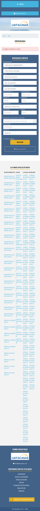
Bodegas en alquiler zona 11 (32, 209)
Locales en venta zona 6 (25, 268)
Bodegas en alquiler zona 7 (32, 190)
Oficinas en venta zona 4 (25, 393)
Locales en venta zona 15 (25, 301)
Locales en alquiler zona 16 (26, 255)
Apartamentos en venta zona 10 (9, 282)
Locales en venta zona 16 (25, 308)
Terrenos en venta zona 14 (32, 360)
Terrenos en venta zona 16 (32, 373)
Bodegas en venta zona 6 (32, 268)
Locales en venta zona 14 (25, 295)
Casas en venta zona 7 (19, 282)
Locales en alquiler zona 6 (26, 196)
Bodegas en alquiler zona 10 (32, 203)
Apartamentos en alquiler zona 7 (9, 203)
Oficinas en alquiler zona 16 (26, 380)
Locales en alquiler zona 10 (26, 216)
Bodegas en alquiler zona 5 (32, 183)
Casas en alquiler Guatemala (19, 177)
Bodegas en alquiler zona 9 (32, 196)
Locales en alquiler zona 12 (26, 223)
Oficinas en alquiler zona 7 (26, 334)
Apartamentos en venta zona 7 (9, 275)
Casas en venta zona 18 (19, 341)
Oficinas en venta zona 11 (25, 413)
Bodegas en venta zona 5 (32, 262)
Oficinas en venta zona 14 (25, 426)
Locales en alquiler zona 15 (26, 249)
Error (9, 36)
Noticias (21, 482)
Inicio (4, 36)
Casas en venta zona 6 (19, 275)
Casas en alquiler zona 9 (18, 196)
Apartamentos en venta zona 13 (9, 295)
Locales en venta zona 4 (25, 262)
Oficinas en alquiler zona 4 (26, 321)
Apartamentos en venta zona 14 (9, 301)
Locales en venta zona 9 (25, 275)
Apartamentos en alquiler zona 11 (9, 216)
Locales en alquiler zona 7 (26, 203)
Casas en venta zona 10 (19, 295)
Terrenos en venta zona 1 (32, 308)
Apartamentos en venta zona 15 (9, 308)
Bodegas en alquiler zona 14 (32, 229)
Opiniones (21, 491)
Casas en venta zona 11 (19, 301)
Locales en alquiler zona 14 (26, 242)
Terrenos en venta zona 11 (32, 354)
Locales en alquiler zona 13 (26, 236)
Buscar (20, 142)
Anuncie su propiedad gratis (23, 499)
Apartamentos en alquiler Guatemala (9, 177)
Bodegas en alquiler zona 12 (32, 216)
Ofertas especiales (21, 479)
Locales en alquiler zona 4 (26, 190)
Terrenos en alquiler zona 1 (32, 288)
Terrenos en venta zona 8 (32, 334)
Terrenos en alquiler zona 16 (32, 301)
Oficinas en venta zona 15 (25, 432)
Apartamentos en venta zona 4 (9, 262)
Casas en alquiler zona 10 (18, 203)
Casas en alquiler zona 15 (18, 229)
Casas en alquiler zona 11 (18, 209)
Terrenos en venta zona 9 (32, 341)
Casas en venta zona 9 (19, 288)
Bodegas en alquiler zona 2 (32, 177)
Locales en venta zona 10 (25, 282)
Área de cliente (20, 13)
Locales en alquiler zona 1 (26, 177)
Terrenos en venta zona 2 (32, 314)
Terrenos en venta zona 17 (32, 380)
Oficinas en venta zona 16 (25, 439)
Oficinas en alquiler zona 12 (26, 360)
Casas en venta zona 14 (19, 321)
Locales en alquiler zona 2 (26, 183)
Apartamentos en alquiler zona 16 (9, 242)
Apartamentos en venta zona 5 (9, 269)
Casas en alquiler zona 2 (18, 190)
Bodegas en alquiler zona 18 (32, 255)
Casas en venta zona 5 (19, 268)
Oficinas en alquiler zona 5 (26, 327)
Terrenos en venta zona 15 (32, 367)
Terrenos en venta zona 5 (32, 321)
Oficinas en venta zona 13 (25, 419)
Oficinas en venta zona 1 (25, 386)
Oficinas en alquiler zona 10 (26, 347)
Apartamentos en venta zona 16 (9, 314)
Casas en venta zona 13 (19, 314)
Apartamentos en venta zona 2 (9, 255)
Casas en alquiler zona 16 (18, 236)
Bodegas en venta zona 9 (32, 275)
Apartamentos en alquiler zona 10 (9, 210)
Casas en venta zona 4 (19, 262)
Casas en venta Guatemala (19, 242)
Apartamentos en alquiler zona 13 (9, 223)
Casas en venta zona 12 (19, 308)
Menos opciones (20, 149)
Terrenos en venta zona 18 (32, 386)
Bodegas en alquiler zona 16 (32, 242)
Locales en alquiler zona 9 (26, 209)
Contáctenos (21, 474)
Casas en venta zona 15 (19, 327)
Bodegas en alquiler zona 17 (32, 249)
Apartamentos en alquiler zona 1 (9, 183)
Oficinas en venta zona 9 (25, 400)
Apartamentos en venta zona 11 (9, 288)
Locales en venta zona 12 (25, 288)
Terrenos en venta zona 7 (32, 327)
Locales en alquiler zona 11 (26, 229)
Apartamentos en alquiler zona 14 (9, 229)
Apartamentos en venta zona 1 (9, 249)
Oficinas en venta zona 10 (25, 406)
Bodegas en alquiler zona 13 (32, 223)
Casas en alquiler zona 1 (18, 183)
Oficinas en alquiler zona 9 (26, 341)
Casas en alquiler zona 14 (18, 223)
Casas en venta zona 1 (19, 249)
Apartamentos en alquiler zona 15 (9, 236)
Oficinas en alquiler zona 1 (26, 314)
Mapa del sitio (21, 488)
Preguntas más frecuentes (21, 485)
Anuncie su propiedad (21, 477)
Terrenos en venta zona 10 (32, 347)
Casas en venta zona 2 (19, 255)
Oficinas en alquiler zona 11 (26, 354)
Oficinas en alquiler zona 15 (26, 373)
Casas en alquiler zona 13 (18, 216)
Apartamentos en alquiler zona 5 (9, 196)
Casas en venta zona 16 (19, 334)
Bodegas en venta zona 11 (32, 282)
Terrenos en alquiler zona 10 (32, 295)
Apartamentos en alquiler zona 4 (9, 190)
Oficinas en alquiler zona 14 (26, 367)
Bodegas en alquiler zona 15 (32, 236)
